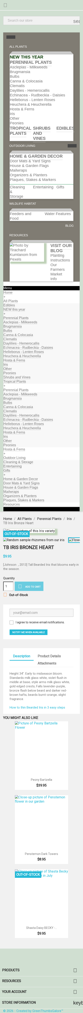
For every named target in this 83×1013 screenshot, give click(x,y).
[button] (19, 46)
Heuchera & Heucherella (31, 104)
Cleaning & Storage (18, 462)
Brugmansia (20, 72)
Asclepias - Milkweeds (28, 67)
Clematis (17, 86)
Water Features (58, 214)
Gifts (60, 187)
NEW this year (26, 57)
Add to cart (29, 586)
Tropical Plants (20, 131)
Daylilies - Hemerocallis (30, 90)
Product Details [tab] (49, 656)
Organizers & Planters (28, 175)
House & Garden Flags (29, 166)
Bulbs (14, 76)
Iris (12, 114)
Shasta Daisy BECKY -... (41, 928)
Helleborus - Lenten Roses (32, 100)
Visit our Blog (61, 248)
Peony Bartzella (41, 779)
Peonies (17, 123)
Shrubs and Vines (41, 133)
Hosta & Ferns (22, 109)
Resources (11, 504)
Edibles (65, 128)
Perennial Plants (31, 62)
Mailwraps (18, 170)
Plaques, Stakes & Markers (33, 180)
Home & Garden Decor (36, 156)
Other (14, 118)
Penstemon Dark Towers (41, 854)
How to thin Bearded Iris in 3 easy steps (37, 707)
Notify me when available (28, 632)
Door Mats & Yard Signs (30, 161)
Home (8, 292)
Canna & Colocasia (26, 81)
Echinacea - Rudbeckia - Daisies (37, 95)
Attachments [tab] (47, 663)
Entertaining (43, 187)
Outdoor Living (14, 458)
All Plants (10, 301)
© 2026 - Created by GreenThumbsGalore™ (33, 1011)
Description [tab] (21, 656)
